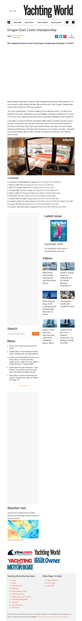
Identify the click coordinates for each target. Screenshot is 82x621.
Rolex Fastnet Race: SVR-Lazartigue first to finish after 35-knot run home (49, 307)
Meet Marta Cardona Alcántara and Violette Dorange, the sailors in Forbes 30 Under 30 (23, 377)
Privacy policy (53, 617)
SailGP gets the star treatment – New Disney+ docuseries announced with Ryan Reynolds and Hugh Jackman (23, 369)
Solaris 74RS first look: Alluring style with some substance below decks (48, 336)
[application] (41, 156)
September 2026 (53, 244)
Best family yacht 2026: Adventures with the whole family (49, 277)
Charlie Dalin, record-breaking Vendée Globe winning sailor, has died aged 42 (23, 352)
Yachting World (18, 35)
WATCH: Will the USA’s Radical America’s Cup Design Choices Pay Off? (67, 336)
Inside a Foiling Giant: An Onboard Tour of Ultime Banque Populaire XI (67, 279)
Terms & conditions (42, 617)
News (11, 341)
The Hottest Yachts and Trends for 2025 (67, 304)
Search (35, 334)
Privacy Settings (64, 617)
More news (23, 386)
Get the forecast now (15, 540)
